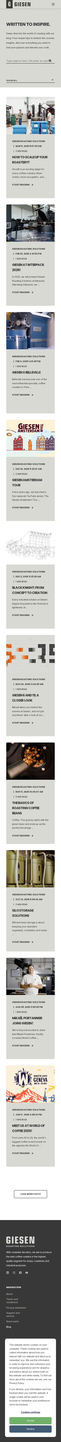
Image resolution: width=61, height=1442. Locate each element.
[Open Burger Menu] (53, 4)
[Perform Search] (50, 60)
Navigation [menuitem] (13, 1287)
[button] (30, 1194)
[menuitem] (9, 1294)
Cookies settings (30, 1412)
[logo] (20, 1241)
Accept (30, 1420)
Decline (30, 1429)
